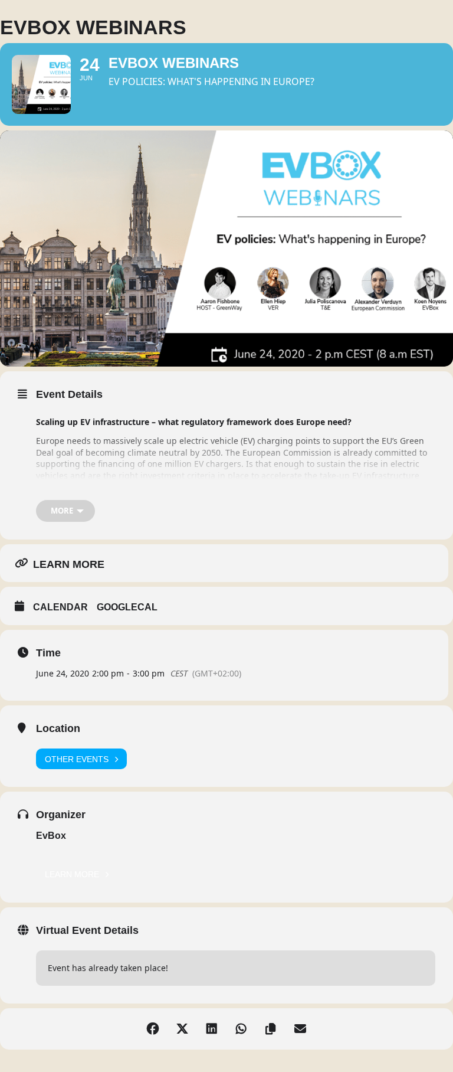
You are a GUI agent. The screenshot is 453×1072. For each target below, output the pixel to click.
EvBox (51, 836)
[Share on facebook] (153, 1029)
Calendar (60, 607)
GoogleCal (127, 607)
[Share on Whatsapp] (241, 1029)
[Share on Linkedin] (211, 1029)
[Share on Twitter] (182, 1029)
